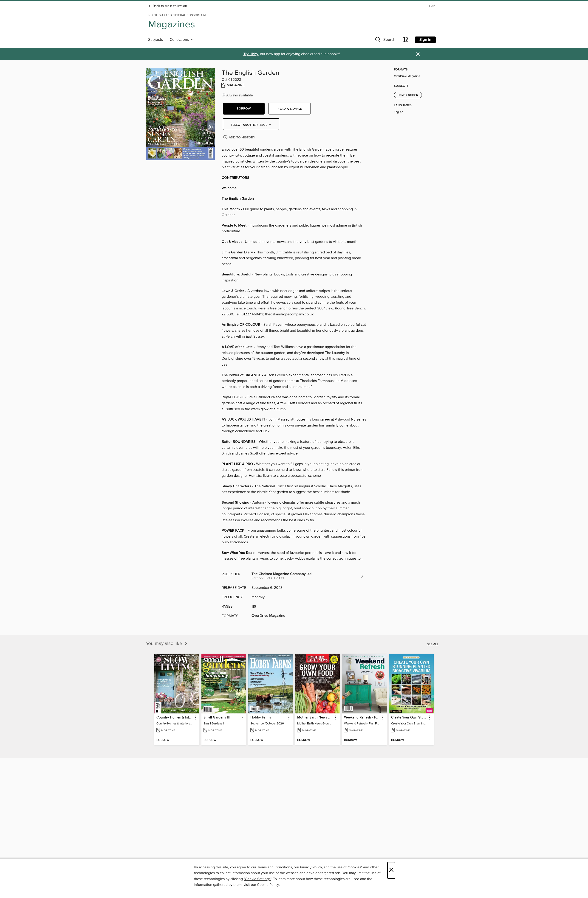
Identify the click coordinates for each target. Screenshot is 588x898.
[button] (385, 40)
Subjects (155, 39)
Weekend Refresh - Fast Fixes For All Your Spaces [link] (362, 718)
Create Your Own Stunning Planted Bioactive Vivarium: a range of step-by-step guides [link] (409, 718)
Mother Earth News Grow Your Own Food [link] (315, 718)
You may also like (164, 644)
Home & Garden (408, 95)
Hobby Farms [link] (260, 718)
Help (432, 6)
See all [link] (432, 644)
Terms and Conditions (274, 867)
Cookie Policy (268, 884)
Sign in (425, 39)
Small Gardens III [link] (217, 718)
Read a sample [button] (289, 109)
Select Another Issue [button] (249, 125)
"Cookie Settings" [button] (257, 879)
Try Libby (250, 54)
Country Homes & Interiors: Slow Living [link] (174, 718)
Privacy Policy (311, 867)
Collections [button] (180, 39)
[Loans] (406, 40)
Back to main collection (169, 6)
